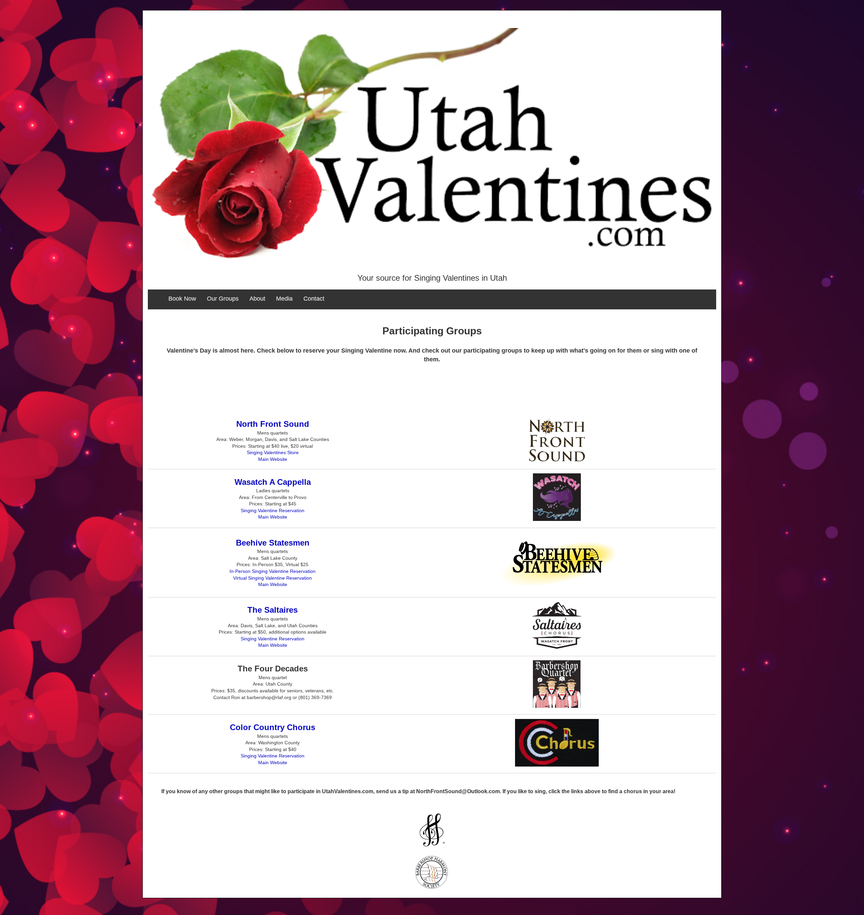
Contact (313, 298)
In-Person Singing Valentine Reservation (273, 571)
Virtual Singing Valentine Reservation (272, 578)
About (257, 298)
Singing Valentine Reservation (272, 510)
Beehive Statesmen (272, 542)
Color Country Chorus (272, 727)
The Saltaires (272, 609)
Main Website (272, 459)
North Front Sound (272, 423)
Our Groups (223, 298)
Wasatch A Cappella (273, 482)
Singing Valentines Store (273, 452)
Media (284, 298)
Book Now (182, 298)
